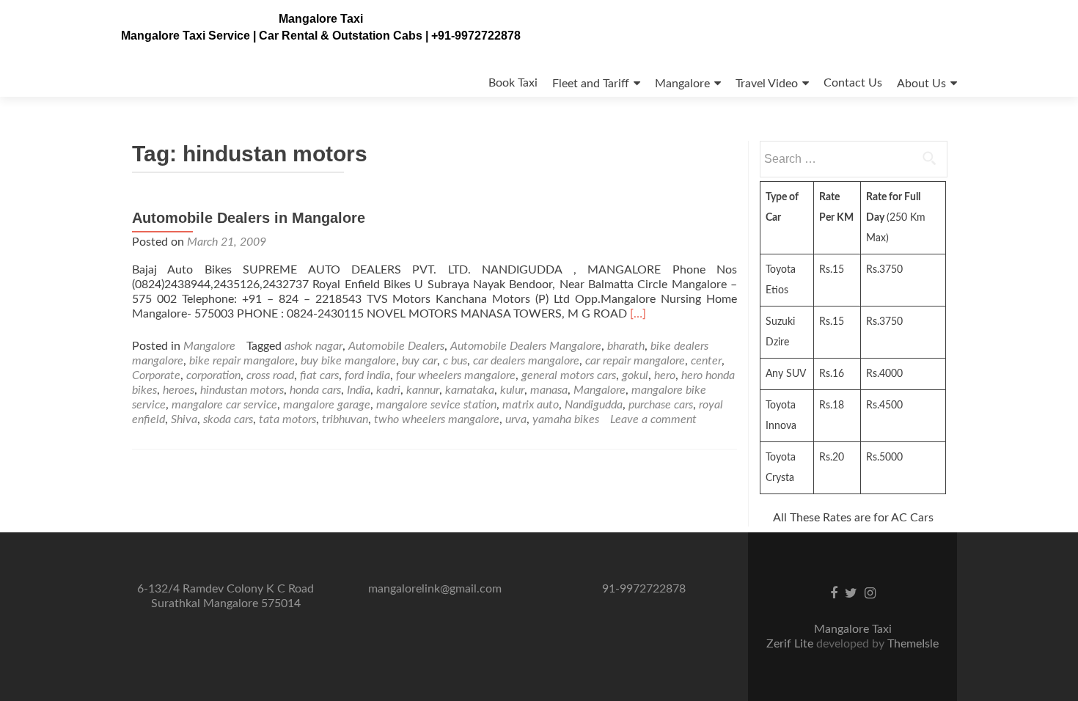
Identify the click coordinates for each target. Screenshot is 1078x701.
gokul (635, 375)
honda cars (315, 390)
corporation (213, 375)
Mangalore (682, 83)
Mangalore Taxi (321, 18)
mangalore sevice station (436, 405)
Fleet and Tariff (590, 83)
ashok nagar (313, 346)
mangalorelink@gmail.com (435, 589)
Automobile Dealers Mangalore (525, 346)
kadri (388, 390)
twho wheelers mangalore (436, 419)
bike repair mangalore (242, 361)
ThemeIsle (913, 644)
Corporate (156, 375)
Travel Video (767, 83)
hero (664, 375)
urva (516, 419)
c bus (455, 361)
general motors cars (568, 375)
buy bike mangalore (348, 361)
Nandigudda (594, 405)
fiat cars (319, 375)
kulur (512, 390)
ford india (367, 375)
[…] (638, 314)
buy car (419, 361)
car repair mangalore (635, 361)
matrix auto (530, 405)
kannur (422, 390)
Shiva (184, 419)
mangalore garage (326, 405)
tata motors (287, 419)
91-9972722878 (644, 589)
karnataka (469, 390)
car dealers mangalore (526, 361)
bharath (626, 346)
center (706, 361)
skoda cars (228, 419)
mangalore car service (224, 405)
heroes (178, 390)
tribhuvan (345, 419)
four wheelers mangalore (456, 375)
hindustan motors (242, 390)
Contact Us (853, 83)
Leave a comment (653, 419)
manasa (549, 390)
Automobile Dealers (396, 346)
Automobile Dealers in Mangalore (248, 218)
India (358, 390)
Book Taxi (513, 83)
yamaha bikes (565, 419)
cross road (270, 375)
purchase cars (660, 405)
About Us (921, 83)
